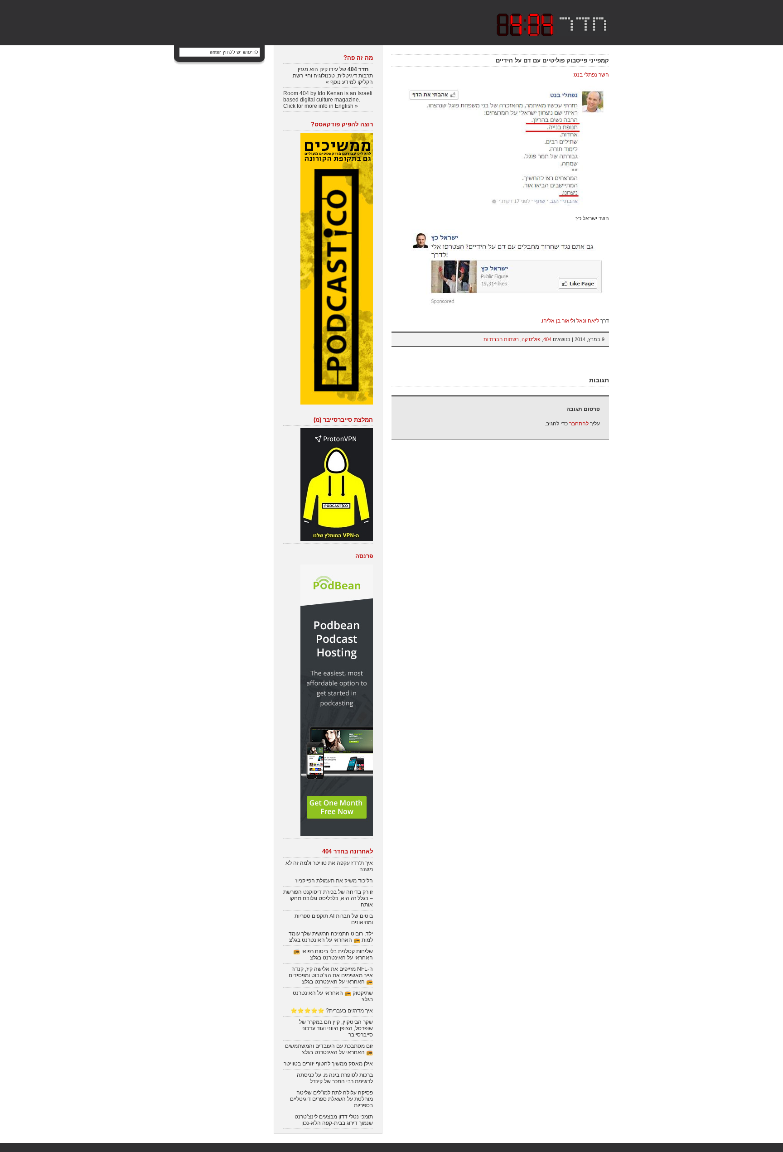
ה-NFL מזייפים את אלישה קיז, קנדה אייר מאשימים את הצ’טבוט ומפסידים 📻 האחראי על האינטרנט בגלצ (331, 975)
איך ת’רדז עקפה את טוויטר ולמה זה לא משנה (329, 866)
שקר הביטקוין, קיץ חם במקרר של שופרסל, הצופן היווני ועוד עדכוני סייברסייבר (336, 1028)
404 (547, 339)
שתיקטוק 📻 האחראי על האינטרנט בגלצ (333, 996)
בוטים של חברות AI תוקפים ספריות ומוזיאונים (334, 919)
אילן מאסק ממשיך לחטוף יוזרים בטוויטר (328, 1063)
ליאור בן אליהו (558, 321)
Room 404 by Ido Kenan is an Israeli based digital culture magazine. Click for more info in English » (327, 99)
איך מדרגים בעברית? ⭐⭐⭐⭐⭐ (331, 1010)
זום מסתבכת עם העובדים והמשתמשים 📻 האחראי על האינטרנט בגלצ (329, 1049)
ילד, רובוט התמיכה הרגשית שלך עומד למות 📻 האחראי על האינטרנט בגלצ (331, 936)
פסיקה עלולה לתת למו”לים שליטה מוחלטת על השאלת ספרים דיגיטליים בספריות (331, 1099)
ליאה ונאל (587, 321)
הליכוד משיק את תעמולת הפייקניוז (334, 880)
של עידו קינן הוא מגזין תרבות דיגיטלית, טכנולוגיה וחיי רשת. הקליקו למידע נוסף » (332, 75)
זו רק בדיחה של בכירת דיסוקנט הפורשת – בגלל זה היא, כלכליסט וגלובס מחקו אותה (328, 898)
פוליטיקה (531, 339)
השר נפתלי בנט (591, 75)
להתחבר (579, 423)
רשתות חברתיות (501, 339)
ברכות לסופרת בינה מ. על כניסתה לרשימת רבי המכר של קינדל (335, 1078)
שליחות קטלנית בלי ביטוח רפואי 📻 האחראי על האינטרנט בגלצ (333, 954)
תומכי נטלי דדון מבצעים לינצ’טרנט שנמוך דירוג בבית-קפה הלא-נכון (334, 1119)
